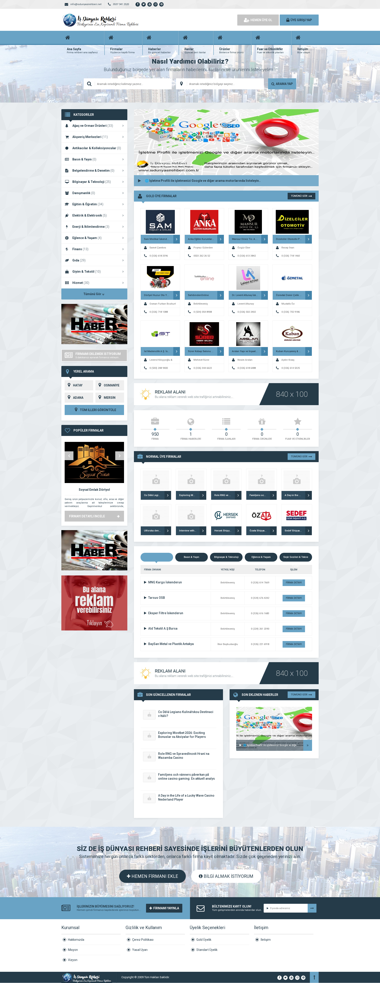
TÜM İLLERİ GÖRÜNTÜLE (97, 410)
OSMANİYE (111, 385)
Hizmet (80, 283)
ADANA (78, 397)
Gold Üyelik (203, 939)
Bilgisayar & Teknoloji (91, 182)
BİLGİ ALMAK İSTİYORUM (228, 876)
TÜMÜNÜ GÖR (299, 196)
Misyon (73, 950)
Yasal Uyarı (140, 950)
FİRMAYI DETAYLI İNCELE (87, 516)
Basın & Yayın (84, 159)
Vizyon (72, 960)
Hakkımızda (76, 939)
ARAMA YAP (284, 84)
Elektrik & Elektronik (89, 215)
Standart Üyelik (206, 950)
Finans (80, 249)
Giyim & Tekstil (86, 271)
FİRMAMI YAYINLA (166, 908)
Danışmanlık (83, 193)
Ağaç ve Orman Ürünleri (92, 125)
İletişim (266, 939)
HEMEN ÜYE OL (261, 20)
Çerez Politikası (142, 939)
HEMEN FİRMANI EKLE (154, 876)
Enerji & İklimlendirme (90, 226)
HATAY (77, 385)
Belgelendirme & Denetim (93, 170)
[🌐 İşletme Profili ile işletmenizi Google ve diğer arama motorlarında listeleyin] (274, 712)
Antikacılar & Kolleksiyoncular (96, 148)
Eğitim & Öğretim (87, 204)
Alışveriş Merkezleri (90, 137)
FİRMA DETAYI (294, 582)
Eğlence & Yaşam (87, 238)
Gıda (79, 260)
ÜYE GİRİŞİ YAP (301, 20)
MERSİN (109, 397)
